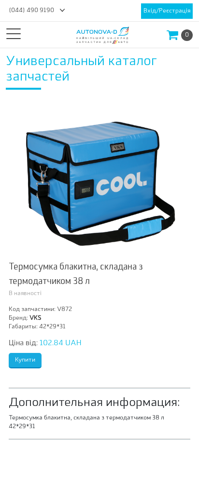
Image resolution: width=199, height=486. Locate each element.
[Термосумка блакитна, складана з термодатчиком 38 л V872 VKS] (99, 177)
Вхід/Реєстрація (166, 11)
